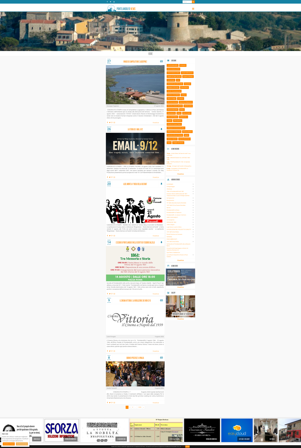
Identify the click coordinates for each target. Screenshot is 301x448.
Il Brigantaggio (171, 186)
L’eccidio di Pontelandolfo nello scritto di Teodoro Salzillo (135, 242)
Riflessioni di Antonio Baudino (176, 128)
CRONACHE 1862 (171, 222)
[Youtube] (114, 2)
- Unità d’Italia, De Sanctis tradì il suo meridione (179, 154)
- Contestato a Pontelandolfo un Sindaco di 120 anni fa (177, 169)
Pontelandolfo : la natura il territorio (176, 215)
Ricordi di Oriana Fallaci (174, 124)
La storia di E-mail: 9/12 (135, 129)
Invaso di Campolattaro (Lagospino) (135, 61)
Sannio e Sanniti (172, 139)
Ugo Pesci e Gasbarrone (173, 252)
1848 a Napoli (170, 224)
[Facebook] (107, 2)
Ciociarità (187, 84)
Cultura (184, 95)
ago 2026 (109, 63)
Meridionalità (188, 106)
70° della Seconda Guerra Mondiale (176, 203)
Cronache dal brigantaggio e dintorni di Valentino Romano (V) (177, 249)
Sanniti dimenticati (184, 139)
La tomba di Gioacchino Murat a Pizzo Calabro (177, 255)
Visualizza (156, 122)
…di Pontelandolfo (173, 65)
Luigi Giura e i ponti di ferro (174, 227)
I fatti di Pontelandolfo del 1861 (175, 191)
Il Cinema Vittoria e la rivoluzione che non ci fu (135, 300)
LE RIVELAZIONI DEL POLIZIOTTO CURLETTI (179, 229)
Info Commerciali (172, 102)
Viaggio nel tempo (178, 142)
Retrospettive (177, 120)
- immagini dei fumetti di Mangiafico (179, 166)
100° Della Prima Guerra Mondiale (176, 205)
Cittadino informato (173, 87)
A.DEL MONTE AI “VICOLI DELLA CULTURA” (135, 184)
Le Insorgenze (170, 220)
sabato (109, 355)
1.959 (139, 407)
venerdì (109, 240)
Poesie (169, 120)
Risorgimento (170, 200)
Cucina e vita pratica (173, 95)
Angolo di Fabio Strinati (174, 76)
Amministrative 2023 (173, 72)
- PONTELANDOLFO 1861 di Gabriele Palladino (178, 162)
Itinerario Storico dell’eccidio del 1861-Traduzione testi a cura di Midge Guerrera (178, 194)
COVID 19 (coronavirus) (174, 91)
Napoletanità (171, 113)
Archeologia (171, 80)
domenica (109, 298)
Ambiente (182, 65)
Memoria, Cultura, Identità (175, 106)
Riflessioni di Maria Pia (174, 131)
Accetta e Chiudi (9, 444)
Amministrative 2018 (173, 69)
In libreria (180, 98)
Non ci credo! (186, 113)
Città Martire (184, 87)
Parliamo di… (183, 117)
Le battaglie (170, 184)
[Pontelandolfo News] (121, 7)
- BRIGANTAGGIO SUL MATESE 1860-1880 (178, 158)
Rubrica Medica (187, 131)
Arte (178, 80)
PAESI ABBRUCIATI (172, 239)
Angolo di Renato (188, 76)
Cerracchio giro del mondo (175, 84)
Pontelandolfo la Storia (173, 210)
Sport (169, 142)
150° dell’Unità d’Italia (173, 232)
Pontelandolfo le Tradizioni (174, 212)
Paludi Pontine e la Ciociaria (174, 234)
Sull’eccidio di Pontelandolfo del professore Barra (178, 245)
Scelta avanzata (22, 444)
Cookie (183, 446)
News (179, 113)
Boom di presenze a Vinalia (135, 357)
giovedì (109, 59)
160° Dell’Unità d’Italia (173, 241)
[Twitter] (110, 2)
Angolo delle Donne (187, 72)
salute (186, 135)
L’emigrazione (170, 198)
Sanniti (168, 207)
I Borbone (169, 189)
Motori (182, 109)
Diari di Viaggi (171, 98)
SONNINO (169, 236)
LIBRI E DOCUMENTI (172, 217)
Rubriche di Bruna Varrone (175, 135)
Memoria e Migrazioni (186, 102)
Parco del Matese (172, 117)
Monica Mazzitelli (172, 109)
